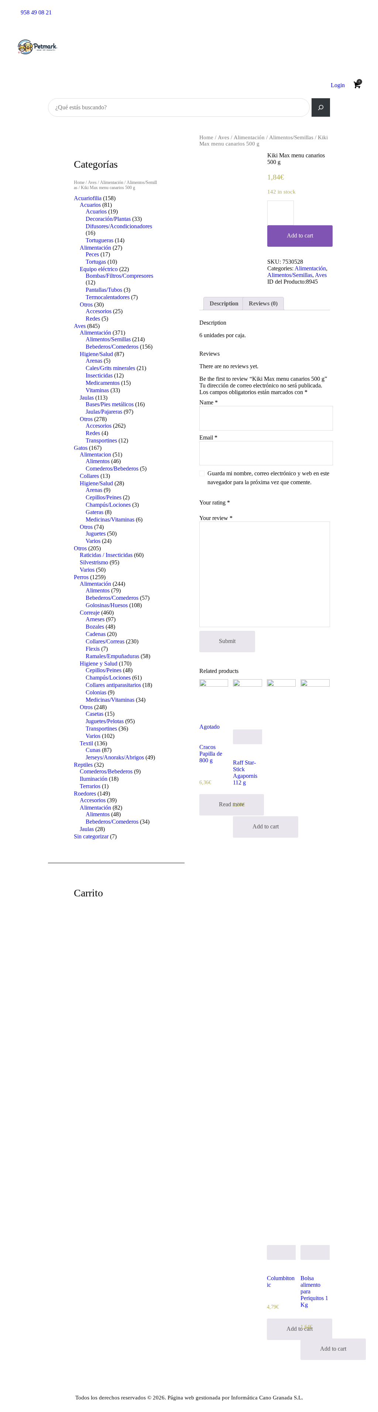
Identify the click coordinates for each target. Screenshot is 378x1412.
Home (206, 137)
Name (208, 402)
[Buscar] (321, 107)
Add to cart (300, 235)
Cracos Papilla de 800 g (210, 753)
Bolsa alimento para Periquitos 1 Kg (314, 1291)
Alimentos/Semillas (291, 137)
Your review (216, 518)
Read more (231, 804)
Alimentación (249, 137)
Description (224, 303)
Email (208, 437)
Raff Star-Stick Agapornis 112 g (245, 772)
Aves (223, 137)
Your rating (214, 502)
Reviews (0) (263, 303)
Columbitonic (281, 1281)
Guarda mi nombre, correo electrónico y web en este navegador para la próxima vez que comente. (268, 477)
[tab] (224, 303)
